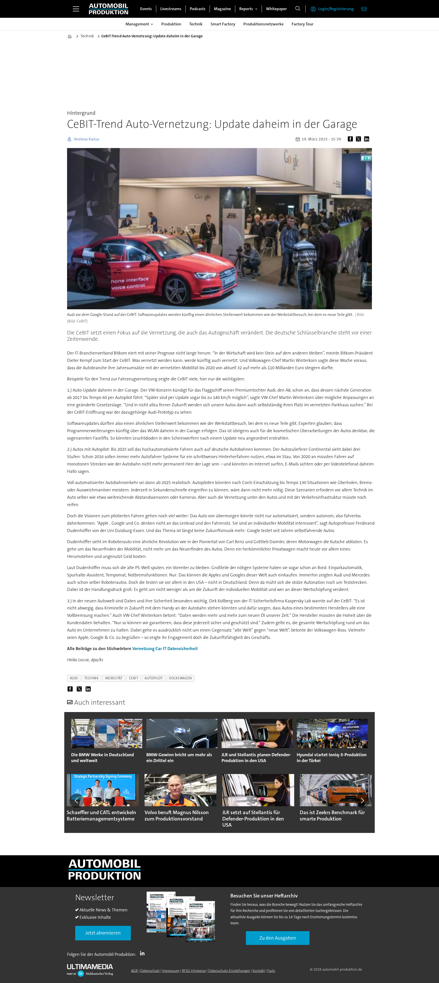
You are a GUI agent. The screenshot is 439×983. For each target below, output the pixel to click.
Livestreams (170, 8)
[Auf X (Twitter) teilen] (359, 139)
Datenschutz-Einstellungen (229, 970)
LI (143, 953)
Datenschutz (150, 970)
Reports (246, 8)
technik (91, 678)
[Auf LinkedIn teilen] (367, 139)
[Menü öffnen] (76, 9)
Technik (195, 24)
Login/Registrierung (336, 8)
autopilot (154, 678)
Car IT (160, 648)
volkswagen (180, 678)
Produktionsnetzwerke (263, 24)
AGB (134, 970)
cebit (133, 678)
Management (137, 24)
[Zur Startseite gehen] (108, 9)
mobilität (114, 678)
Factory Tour (302, 24)
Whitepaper (276, 8)
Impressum (170, 970)
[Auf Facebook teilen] (351, 139)
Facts (271, 970)
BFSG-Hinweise (194, 970)
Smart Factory (223, 24)
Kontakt (259, 970)
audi (74, 678)
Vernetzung (143, 648)
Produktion (171, 24)
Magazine (222, 8)
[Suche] (298, 9)
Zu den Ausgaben (277, 938)
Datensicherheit (182, 648)
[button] (77, 801)
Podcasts (198, 8)
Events (146, 8)
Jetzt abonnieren (103, 933)
